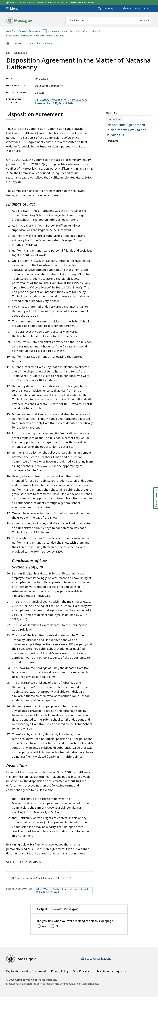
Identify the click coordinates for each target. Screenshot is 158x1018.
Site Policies (81, 971)
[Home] (7, 31)
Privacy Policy (59, 971)
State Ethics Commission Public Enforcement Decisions (35, 35)
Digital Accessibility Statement (26, 971)
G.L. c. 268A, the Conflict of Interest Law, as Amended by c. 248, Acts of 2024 (61, 101)
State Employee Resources (26, 31)
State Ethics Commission (40, 43)
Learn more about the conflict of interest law (74, 31)
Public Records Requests (110, 971)
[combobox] (108, 20)
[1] (12, 878)
